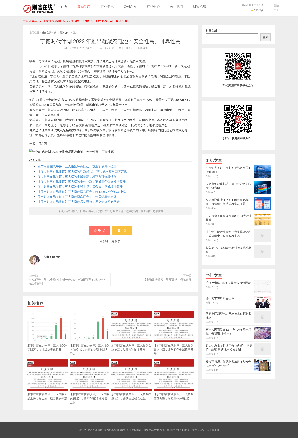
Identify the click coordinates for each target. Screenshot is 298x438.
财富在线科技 (39, 8)
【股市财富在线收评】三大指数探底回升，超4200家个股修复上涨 (82, 191)
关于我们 (176, 6)
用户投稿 (246, 5)
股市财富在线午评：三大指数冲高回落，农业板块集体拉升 (77, 166)
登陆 (276, 5)
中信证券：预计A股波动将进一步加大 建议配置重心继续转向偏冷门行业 (67, 281)
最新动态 (83, 6)
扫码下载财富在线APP (237, 138)
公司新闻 (130, 6)
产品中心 (153, 6)
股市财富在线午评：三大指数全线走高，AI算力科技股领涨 (77, 176)
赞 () (101, 230)
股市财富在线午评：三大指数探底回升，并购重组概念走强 (77, 196)
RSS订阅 (259, 10)
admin (56, 257)
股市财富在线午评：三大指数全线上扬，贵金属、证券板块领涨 (80, 186)
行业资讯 (107, 6)
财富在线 (211, 30)
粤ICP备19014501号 (178, 430)
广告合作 (259, 5)
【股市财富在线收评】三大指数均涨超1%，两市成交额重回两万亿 (82, 171)
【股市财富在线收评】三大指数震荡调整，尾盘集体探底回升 (79, 201)
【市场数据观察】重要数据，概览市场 (167, 279)
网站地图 (124, 430)
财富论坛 (199, 6)
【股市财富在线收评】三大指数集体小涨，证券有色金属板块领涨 (82, 181)
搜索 (265, 37)
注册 (276, 10)
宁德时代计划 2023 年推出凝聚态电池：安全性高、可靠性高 (110, 41)
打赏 (124, 230)
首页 (64, 6)
